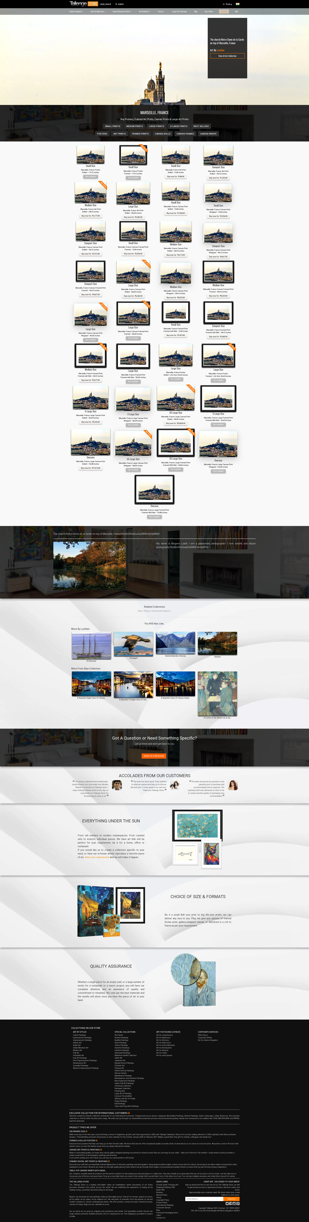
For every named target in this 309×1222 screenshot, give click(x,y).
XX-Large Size (175, 412)
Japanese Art (120, 1060)
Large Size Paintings (179, 11)
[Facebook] (230, 1204)
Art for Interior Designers (208, 1040)
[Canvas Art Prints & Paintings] (101, 1150)
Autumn (217, 657)
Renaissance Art (79, 1063)
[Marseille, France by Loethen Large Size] (133, 193)
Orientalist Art (78, 1055)
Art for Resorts (162, 1050)
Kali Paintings (120, 1104)
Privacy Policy (161, 1202)
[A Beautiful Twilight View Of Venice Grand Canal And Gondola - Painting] (133, 684)
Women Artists (121, 1073)
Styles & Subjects (75, 11)
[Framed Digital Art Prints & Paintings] (109, 1161)
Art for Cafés (161, 1053)
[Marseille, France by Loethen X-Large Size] (90, 397)
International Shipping (164, 1205)
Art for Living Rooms (164, 1035)
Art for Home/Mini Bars (165, 1045)
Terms (158, 1197)
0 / (226, 4)
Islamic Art (77, 1043)
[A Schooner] (91, 645)
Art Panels (119, 1035)
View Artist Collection (227, 55)
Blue (140, 611)
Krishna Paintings (121, 1038)
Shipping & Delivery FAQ (165, 1187)
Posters (161, 11)
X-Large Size (90, 411)
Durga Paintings (121, 1101)
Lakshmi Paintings (122, 1050)
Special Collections (97, 11)
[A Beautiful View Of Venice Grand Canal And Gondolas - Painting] (175, 683)
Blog (195, 11)
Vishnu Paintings (121, 1045)
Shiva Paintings (121, 1043)
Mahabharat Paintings (123, 1076)
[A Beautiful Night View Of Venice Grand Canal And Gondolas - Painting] (91, 683)
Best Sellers (209, 11)
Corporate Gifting (205, 1038)
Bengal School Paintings (124, 1063)
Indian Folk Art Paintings (124, 1083)
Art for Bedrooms (163, 1038)
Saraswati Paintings (122, 1053)
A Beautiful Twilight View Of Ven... (133, 700)
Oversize (91, 457)
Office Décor (203, 1035)
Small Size (90, 166)
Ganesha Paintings (122, 1048)
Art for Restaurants (164, 1048)
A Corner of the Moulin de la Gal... (217, 718)
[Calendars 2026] (86, 1131)
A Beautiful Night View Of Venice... (91, 698)
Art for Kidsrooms (163, 1043)
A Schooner (91, 661)
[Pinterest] (238, 1204)
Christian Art (120, 1065)
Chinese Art (119, 1068)
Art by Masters (144, 11)
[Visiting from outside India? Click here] (129, 1113)
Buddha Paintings (121, 1040)
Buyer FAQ (160, 1190)
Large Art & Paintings (123, 1093)
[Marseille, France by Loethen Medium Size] (175, 231)
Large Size (133, 206)
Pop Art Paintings (80, 1058)
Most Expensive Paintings (125, 1081)
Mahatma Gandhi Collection (126, 1055)
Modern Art (77, 1050)
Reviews (159, 1192)
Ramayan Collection (122, 1088)
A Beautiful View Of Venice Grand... (175, 698)
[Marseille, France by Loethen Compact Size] (218, 155)
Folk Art (76, 1053)
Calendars (224, 11)
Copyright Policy (162, 1200)
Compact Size (218, 167)
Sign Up (108, 4)
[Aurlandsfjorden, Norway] (175, 643)
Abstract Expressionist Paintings (86, 1068)
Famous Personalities (123, 1096)
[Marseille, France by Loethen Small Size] (90, 154)
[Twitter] (227, 1204)
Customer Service (163, 1208)
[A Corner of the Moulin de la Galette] (217, 693)
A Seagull (133, 658)
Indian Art (77, 1045)
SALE (236, 11)
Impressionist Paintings (82, 1040)
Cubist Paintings (79, 1035)
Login (102, 4)
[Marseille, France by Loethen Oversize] (90, 442)
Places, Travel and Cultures (157, 611)
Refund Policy (161, 1195)
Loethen (220, 50)
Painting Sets (120, 1091)
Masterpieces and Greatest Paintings (129, 1078)
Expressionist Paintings (82, 1038)
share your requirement (97, 857)
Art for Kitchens (162, 1040)
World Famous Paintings (124, 1071)
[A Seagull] (133, 644)
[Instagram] (234, 1204)
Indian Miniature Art (80, 1048)
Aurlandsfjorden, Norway (175, 656)
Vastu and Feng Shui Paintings (127, 1106)
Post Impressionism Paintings (85, 1060)
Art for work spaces (164, 1055)
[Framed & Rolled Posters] (96, 1140)
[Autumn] (217, 643)
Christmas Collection (123, 1086)
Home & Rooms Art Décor (121, 11)
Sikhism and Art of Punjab (125, 1098)
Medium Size (90, 205)
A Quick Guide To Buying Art (167, 1185)
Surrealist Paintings (80, 1065)
